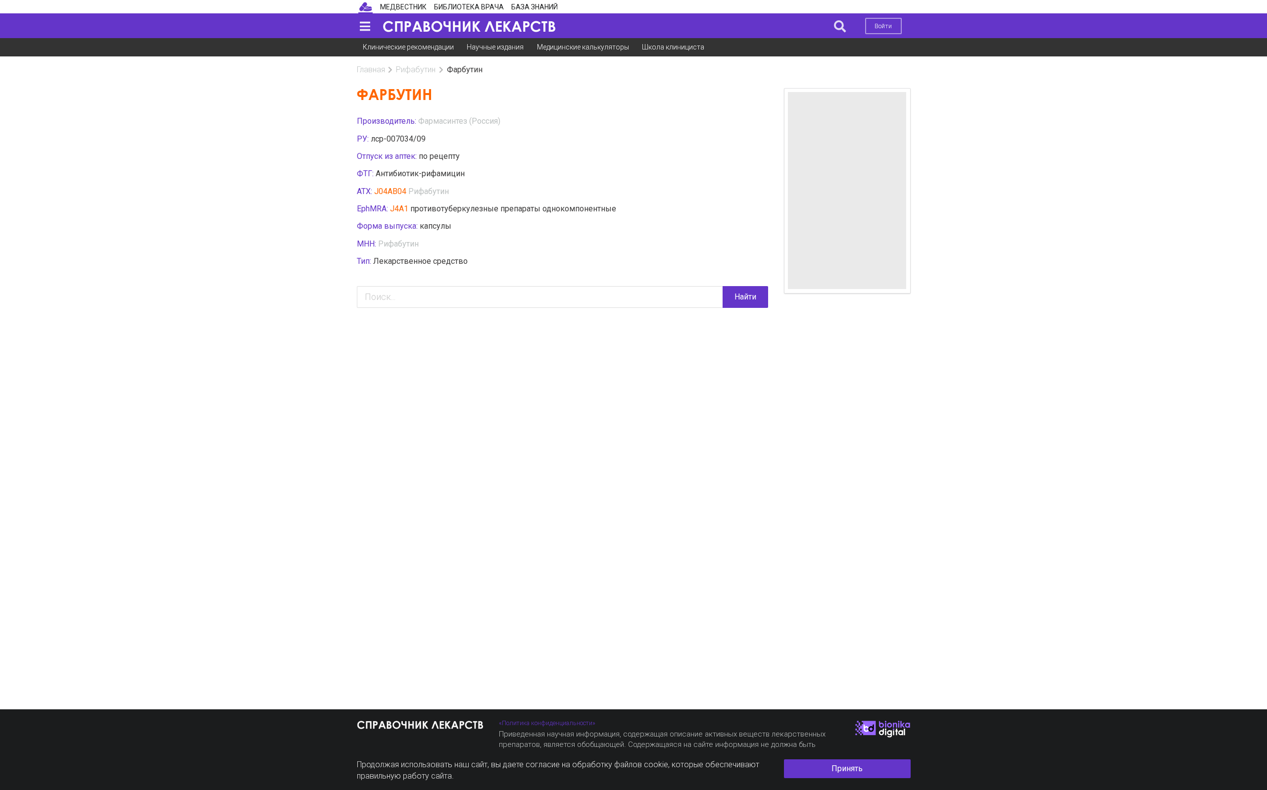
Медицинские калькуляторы (583, 47)
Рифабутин (416, 69)
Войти (883, 26)
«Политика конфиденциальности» (547, 723)
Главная (371, 69)
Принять (847, 768)
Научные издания (495, 47)
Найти (745, 296)
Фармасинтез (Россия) (459, 121)
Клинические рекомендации (408, 47)
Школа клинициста (673, 47)
